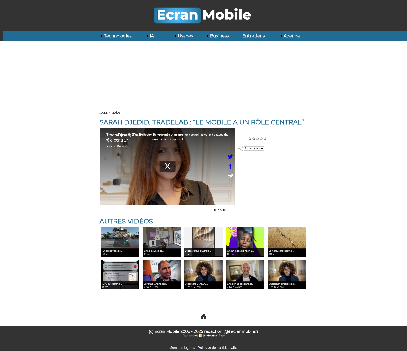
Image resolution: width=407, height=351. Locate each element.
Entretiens (253, 35)
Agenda (291, 35)
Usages (185, 35)
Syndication (210, 335)
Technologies (117, 35)
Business (219, 35)
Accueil (102, 112)
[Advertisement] (203, 73)
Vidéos (116, 112)
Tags (222, 335)
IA (151, 35)
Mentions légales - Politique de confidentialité (203, 348)
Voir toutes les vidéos (203, 300)
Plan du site (190, 335)
